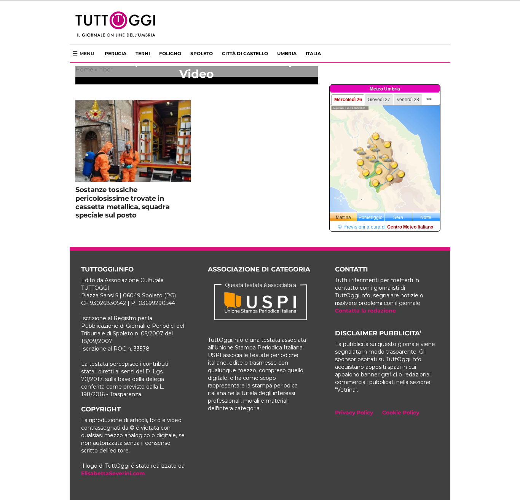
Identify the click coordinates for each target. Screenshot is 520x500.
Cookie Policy (400, 412)
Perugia (115, 53)
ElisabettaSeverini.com (113, 473)
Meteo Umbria (385, 89)
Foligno (170, 53)
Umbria (287, 53)
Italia (313, 53)
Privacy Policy (354, 412)
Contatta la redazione (365, 310)
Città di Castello (245, 53)
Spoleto (201, 53)
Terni (143, 53)
